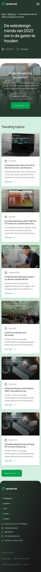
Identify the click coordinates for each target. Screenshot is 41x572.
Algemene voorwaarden (21, 558)
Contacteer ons (19, 105)
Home (4, 14)
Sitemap (26, 564)
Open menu (38, 4)
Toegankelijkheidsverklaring (11, 564)
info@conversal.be (11, 528)
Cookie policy (6, 558)
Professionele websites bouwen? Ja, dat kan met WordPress (20, 277)
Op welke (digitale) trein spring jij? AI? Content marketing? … (20, 445)
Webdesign (12, 14)
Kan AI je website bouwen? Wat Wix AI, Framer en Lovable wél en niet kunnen (20, 222)
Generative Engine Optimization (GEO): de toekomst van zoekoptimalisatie (19, 389)
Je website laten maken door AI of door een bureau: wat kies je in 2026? (20, 166)
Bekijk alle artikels (10, 473)
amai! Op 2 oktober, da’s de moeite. (16, 333)
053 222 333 (9, 532)
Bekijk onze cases (19, 96)
